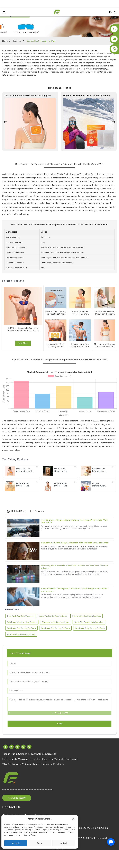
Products (17, 41)
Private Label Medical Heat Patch (55, 622)
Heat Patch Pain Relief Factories (20, 616)
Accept (15, 843)
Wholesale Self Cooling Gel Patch (55, 628)
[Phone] (114, 29)
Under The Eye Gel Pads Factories (53, 616)
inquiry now (17, 798)
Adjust (63, 843)
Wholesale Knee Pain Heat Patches (21, 622)
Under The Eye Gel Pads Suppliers (89, 622)
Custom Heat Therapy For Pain (41, 41)
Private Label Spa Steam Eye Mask (86, 616)
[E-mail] (114, 39)
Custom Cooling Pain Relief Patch (21, 634)
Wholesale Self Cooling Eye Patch (21, 628)
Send (59, 723)
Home (5, 41)
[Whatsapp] (114, 49)
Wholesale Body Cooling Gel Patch (90, 628)
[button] (73, 818)
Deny (39, 843)
